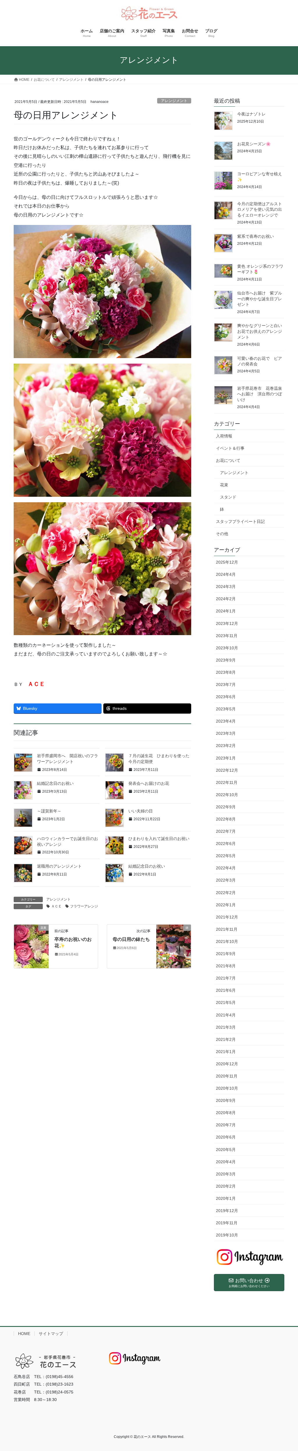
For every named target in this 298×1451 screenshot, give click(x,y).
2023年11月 (226, 635)
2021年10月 (227, 941)
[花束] (31, 940)
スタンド (228, 497)
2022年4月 (226, 868)
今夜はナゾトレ (251, 114)
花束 (224, 485)
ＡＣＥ (56, 906)
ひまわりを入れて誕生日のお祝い (158, 838)
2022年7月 (226, 831)
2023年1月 (226, 758)
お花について (228, 460)
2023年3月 (226, 733)
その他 (222, 533)
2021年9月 (226, 953)
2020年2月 (226, 1186)
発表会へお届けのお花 (148, 783)
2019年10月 (227, 1235)
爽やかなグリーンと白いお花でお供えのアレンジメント (259, 331)
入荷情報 (224, 436)
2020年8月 (226, 1112)
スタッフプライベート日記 (240, 521)
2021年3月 (226, 1027)
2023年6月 (226, 696)
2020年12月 (227, 1064)
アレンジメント (174, 101)
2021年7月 (226, 978)
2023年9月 (226, 660)
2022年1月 (226, 905)
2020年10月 (227, 1088)
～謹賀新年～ (49, 811)
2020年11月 (226, 1076)
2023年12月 (227, 623)
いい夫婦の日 (140, 811)
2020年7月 (226, 1125)
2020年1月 (226, 1198)
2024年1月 (226, 611)
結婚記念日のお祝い (55, 783)
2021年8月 (226, 966)
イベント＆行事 (230, 448)
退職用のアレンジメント (59, 866)
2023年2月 (226, 745)
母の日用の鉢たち (131, 939)
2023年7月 (226, 684)
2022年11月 (226, 782)
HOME (24, 1333)
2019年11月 (226, 1223)
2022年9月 (226, 807)
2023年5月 (226, 709)
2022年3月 (226, 880)
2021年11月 (226, 929)
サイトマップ (51, 1333)
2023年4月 (226, 721)
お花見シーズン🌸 (254, 144)
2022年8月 (226, 819)
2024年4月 (226, 574)
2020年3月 (226, 1174)
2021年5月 (226, 1002)
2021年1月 (226, 1051)
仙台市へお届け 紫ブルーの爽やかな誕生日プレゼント (259, 299)
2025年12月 (227, 562)
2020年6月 (226, 1137)
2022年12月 (227, 770)
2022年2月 (226, 892)
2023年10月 (227, 648)
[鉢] (173, 945)
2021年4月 (226, 1015)
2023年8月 (226, 672)
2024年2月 (226, 598)
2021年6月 (226, 990)
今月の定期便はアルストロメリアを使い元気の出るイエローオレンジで (259, 209)
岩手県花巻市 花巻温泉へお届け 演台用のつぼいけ (259, 394)
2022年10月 (227, 794)
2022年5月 (226, 855)
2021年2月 (226, 1039)
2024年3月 (226, 586)
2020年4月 (226, 1161)
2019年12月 (227, 1210)
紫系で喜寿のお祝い (255, 236)
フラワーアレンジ (84, 906)
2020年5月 (226, 1149)
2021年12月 (227, 917)
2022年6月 (226, 843)
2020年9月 (226, 1100)
